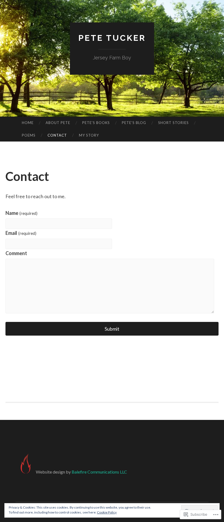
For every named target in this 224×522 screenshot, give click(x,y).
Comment (16, 253)
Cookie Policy (107, 512)
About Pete (58, 122)
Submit (112, 329)
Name (21, 213)
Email (20, 233)
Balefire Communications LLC (99, 471)
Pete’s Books (96, 122)
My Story (89, 135)
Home (28, 122)
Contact (57, 135)
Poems (29, 135)
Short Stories (173, 122)
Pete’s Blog (134, 122)
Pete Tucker (112, 38)
